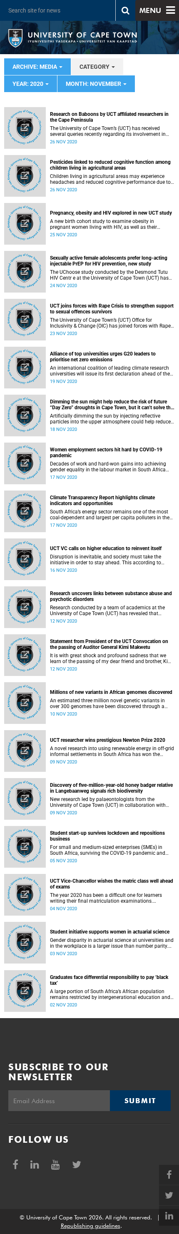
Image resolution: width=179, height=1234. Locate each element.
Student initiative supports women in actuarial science (109, 932)
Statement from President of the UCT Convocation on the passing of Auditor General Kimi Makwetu (109, 644)
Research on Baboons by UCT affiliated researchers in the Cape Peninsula (109, 117)
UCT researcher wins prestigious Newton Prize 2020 (107, 740)
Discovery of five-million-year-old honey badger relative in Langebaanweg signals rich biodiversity (111, 788)
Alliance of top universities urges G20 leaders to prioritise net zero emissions (103, 357)
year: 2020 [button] (28, 83)
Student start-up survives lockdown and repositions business (107, 836)
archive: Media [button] (35, 66)
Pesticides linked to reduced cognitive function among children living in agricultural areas (110, 165)
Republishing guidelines (90, 1225)
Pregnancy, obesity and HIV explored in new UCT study (111, 213)
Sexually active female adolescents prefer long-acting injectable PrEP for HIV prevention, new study (108, 261)
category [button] (95, 66)
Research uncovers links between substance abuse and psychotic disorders (111, 596)
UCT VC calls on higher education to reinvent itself (106, 548)
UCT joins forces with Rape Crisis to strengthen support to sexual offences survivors (112, 309)
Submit (140, 1100)
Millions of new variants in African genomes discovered (111, 692)
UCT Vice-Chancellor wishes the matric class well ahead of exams (111, 884)
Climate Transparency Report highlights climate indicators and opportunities (102, 500)
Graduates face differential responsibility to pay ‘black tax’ (109, 980)
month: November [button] (94, 83)
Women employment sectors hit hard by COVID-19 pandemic (106, 452)
